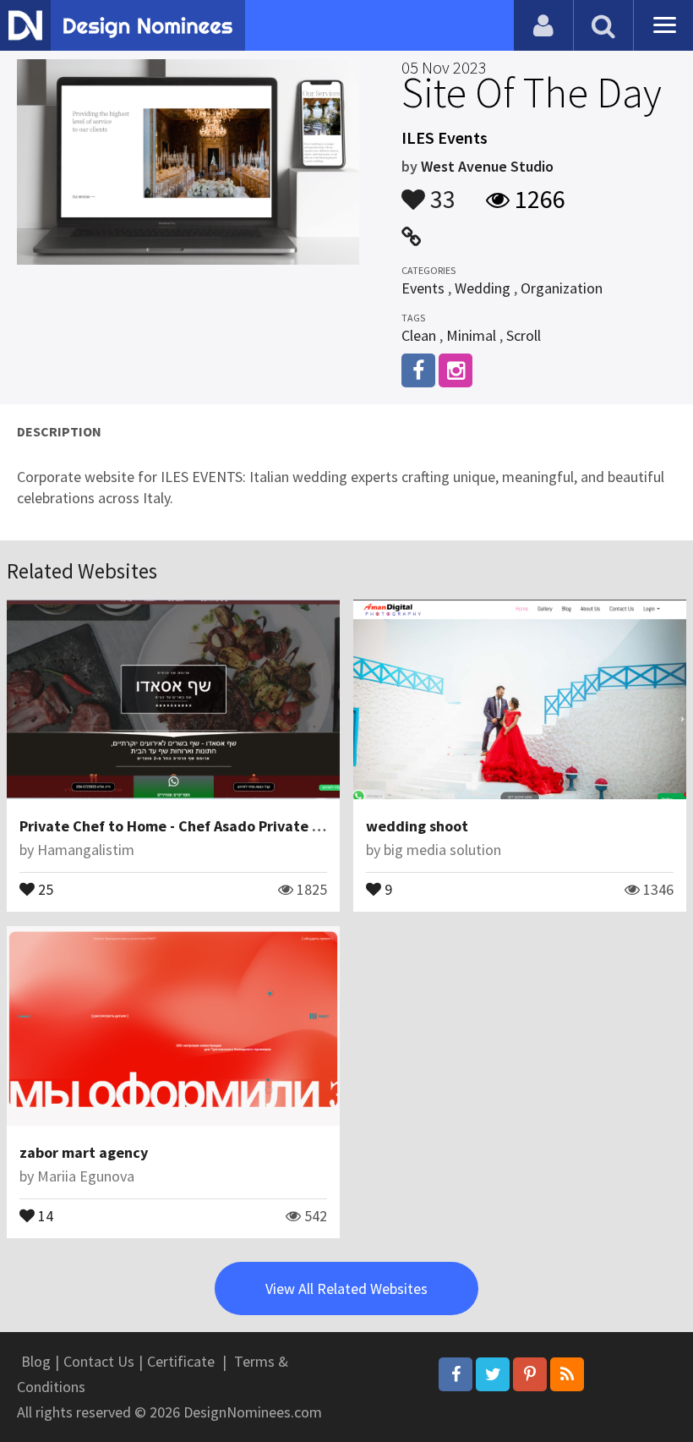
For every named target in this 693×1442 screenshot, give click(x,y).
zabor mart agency (83, 1152)
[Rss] (567, 1374)
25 (44, 888)
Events (423, 288)
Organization (562, 288)
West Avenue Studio (487, 166)
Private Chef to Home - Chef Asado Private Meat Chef (200, 826)
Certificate (181, 1361)
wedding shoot (417, 826)
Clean (418, 335)
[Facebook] (455, 1374)
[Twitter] (493, 1374)
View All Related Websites (346, 1288)
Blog (36, 1361)
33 (440, 191)
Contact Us (98, 1361)
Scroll (523, 335)
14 (44, 1214)
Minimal (471, 335)
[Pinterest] (530, 1374)
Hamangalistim (85, 849)
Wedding (482, 288)
